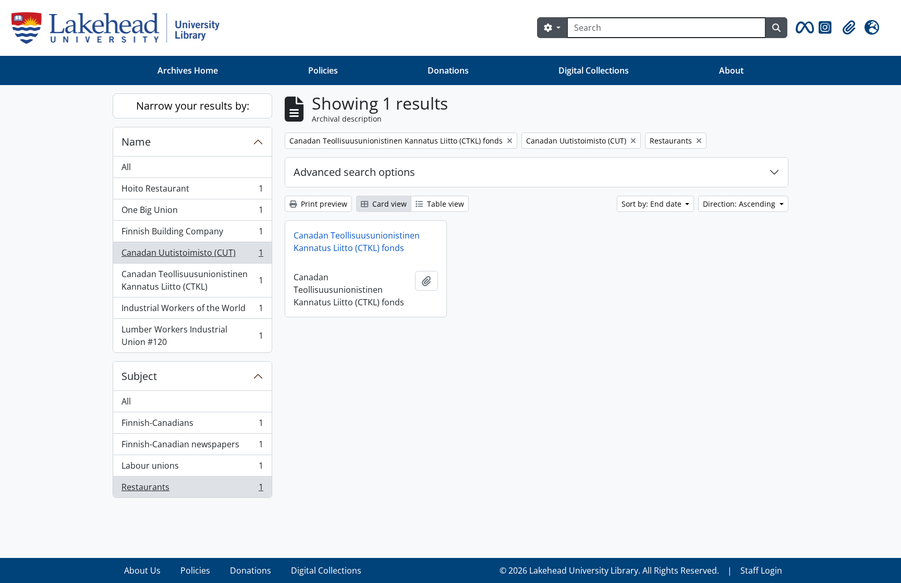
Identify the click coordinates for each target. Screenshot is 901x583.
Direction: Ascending (740, 204)
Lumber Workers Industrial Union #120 (192, 336)
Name (136, 142)
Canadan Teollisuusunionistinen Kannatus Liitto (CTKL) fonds (357, 242)
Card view (388, 204)
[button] (803, 27)
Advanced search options (354, 172)
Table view (444, 204)
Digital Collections (593, 70)
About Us (142, 570)
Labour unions (192, 468)
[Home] (119, 28)
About (731, 70)
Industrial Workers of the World (192, 310)
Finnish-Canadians (192, 425)
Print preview (323, 204)
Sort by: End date (653, 204)
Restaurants (192, 489)
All (126, 167)
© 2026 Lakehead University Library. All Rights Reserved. (609, 570)
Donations (448, 70)
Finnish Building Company (192, 233)
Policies (323, 70)
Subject (139, 376)
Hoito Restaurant (192, 191)
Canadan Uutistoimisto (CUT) (192, 255)
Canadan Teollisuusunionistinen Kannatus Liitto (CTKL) (192, 280)
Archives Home (187, 70)
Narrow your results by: (192, 106)
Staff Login (761, 570)
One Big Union (192, 212)
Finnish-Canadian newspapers (192, 446)
